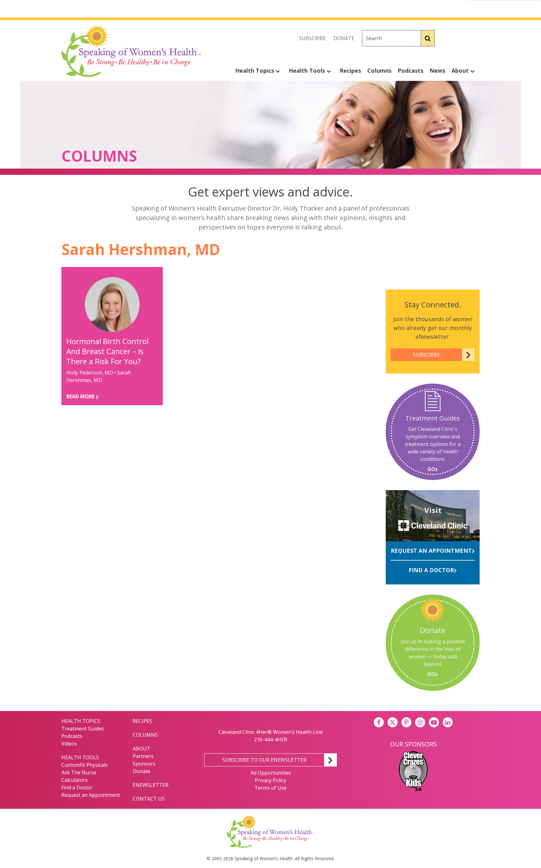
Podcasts (410, 70)
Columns (379, 70)
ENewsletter (150, 785)
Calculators (74, 779)
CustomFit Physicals (84, 764)
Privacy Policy (270, 780)
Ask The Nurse (78, 772)
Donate (343, 38)
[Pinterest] (406, 722)
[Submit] (428, 38)
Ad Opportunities (270, 772)
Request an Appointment (431, 550)
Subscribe (312, 38)
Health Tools (308, 70)
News (437, 70)
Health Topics (255, 70)
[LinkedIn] (448, 722)
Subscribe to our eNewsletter (264, 759)
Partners (143, 756)
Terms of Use (270, 787)
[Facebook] (447, 38)
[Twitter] (461, 38)
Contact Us (149, 798)
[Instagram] (475, 38)
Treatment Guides (82, 728)
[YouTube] (434, 722)
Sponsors (144, 763)
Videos (69, 743)
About (460, 70)
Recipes (350, 70)
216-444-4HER (270, 739)
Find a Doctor (431, 570)
